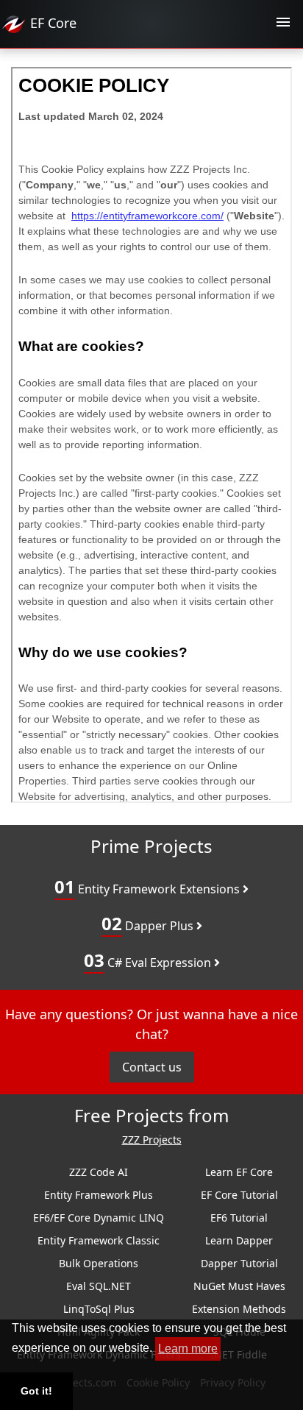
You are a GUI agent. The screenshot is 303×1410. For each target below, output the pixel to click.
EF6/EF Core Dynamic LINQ (98, 1218)
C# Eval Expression (149, 960)
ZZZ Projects (152, 1140)
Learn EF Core (239, 1172)
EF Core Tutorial (239, 1195)
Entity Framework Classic (99, 1240)
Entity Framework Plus (98, 1195)
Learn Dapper (239, 1240)
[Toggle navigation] (283, 24)
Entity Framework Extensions (148, 886)
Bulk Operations (98, 1263)
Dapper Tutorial (239, 1263)
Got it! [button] (36, 1391)
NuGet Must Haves (239, 1286)
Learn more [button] (188, 1348)
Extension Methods (239, 1309)
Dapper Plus (148, 923)
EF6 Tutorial (239, 1218)
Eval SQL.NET (98, 1286)
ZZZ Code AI (98, 1172)
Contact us (152, 1067)
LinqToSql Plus (99, 1309)
